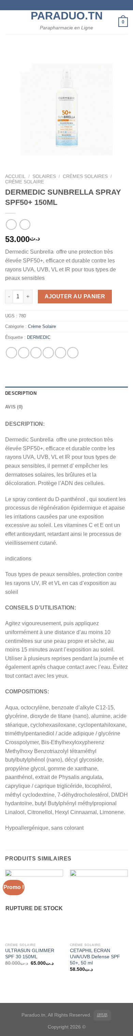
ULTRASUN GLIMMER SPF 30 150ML (29, 953)
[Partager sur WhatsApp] (11, 352)
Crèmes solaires (85, 176)
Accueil (15, 176)
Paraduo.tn (66, 15)
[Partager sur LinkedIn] (72, 352)
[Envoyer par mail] (48, 352)
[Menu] (9, 22)
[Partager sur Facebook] (23, 352)
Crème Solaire (24, 181)
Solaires (44, 176)
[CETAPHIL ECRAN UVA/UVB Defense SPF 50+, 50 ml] (99, 904)
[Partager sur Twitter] (36, 352)
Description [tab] (20, 393)
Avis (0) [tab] (14, 406)
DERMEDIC (38, 337)
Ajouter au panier (75, 296)
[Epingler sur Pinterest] (60, 352)
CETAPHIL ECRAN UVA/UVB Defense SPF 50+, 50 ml (95, 956)
